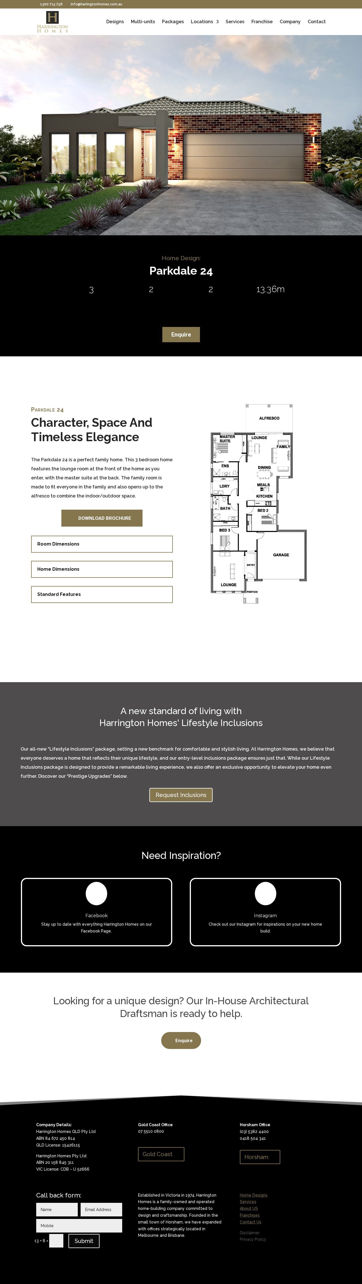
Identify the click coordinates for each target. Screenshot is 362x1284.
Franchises (250, 1215)
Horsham (256, 1157)
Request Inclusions (181, 795)
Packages (173, 22)
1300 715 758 (51, 4)
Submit (84, 1241)
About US (249, 1208)
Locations (202, 22)
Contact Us (250, 1222)
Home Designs (254, 1195)
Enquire (181, 334)
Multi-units (143, 22)
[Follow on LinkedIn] (142, 1255)
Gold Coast (158, 1154)
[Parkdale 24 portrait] (260, 614)
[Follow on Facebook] (153, 1255)
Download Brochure (104, 518)
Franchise (262, 22)
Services (235, 22)
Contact (317, 22)
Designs (115, 22)
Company (290, 22)
